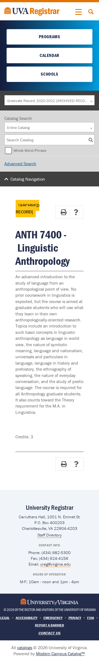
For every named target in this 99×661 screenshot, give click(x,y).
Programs (49, 36)
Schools (49, 74)
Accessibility (26, 618)
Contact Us (49, 632)
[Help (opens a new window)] (76, 212)
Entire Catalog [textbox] (18, 127)
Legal (5, 618)
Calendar (49, 55)
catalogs (24, 647)
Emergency (52, 618)
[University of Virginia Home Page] (49, 601)
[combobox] (49, 100)
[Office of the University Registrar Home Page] (31, 10)
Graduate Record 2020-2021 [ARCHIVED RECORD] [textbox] (48, 100)
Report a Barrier (49, 625)
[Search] (91, 139)
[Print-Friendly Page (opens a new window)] (63, 212)
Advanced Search (20, 163)
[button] (78, 12)
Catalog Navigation (27, 179)
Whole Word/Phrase (29, 150)
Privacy (74, 618)
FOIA (90, 618)
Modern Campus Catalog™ (60, 653)
